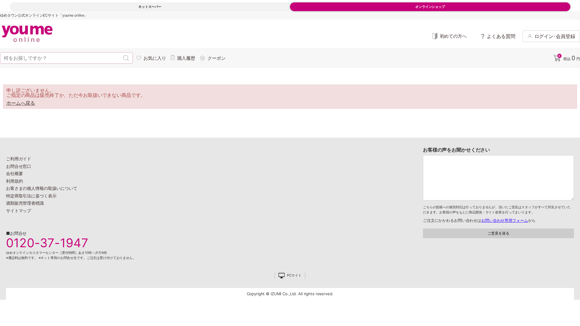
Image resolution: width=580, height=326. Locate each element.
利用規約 (14, 181)
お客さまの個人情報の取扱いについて (41, 188)
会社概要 (14, 173)
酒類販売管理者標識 (25, 203)
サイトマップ (18, 210)
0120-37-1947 (47, 243)
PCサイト (294, 275)
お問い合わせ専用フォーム (504, 220)
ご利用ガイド (18, 158)
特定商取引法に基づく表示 (31, 195)
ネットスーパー (149, 7)
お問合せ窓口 (18, 166)
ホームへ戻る (20, 103)
